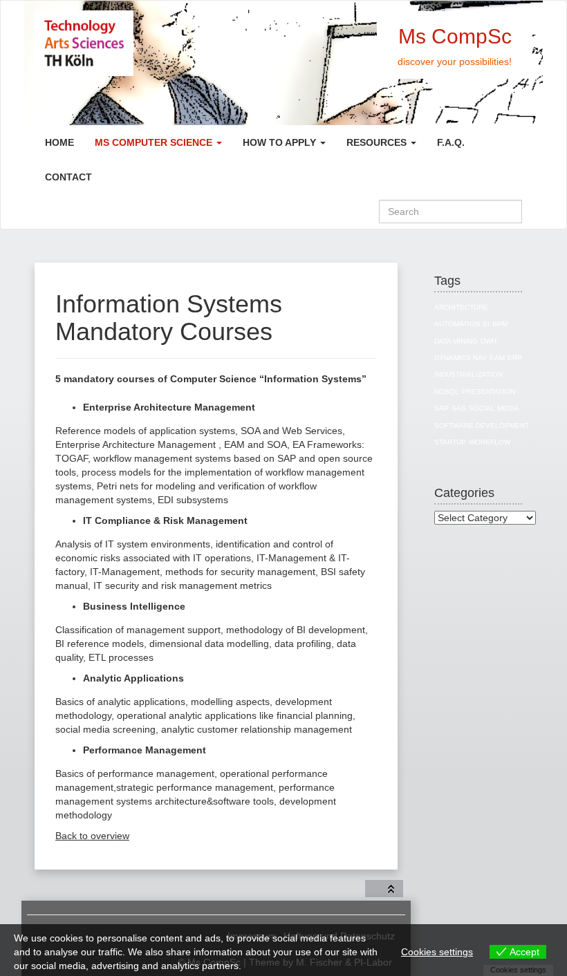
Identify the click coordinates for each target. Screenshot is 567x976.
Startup (450, 442)
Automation (457, 324)
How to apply (281, 142)
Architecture (461, 307)
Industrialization (468, 374)
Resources (377, 142)
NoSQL (446, 391)
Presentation (488, 391)
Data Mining (456, 341)
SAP (441, 408)
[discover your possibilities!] (133, 43)
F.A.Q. (451, 142)
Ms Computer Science (155, 142)
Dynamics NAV (460, 358)
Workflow (489, 442)
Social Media (494, 408)
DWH (488, 341)
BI (486, 324)
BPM (500, 324)
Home (59, 142)
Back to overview (92, 835)
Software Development (481, 425)
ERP (515, 358)
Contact (68, 176)
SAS (459, 408)
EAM (497, 358)
